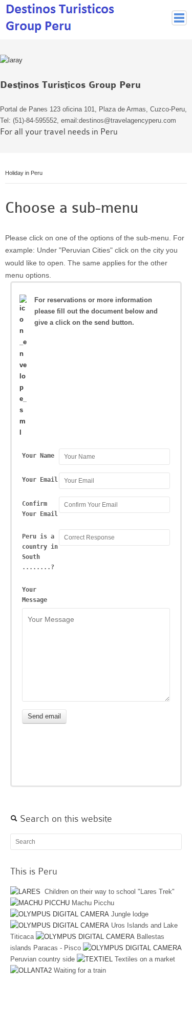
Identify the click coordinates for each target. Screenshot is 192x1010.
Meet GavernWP (61, 17)
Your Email (40, 479)
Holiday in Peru (23, 173)
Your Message (34, 594)
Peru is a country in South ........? (40, 552)
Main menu (179, 18)
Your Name (38, 455)
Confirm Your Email (40, 509)
